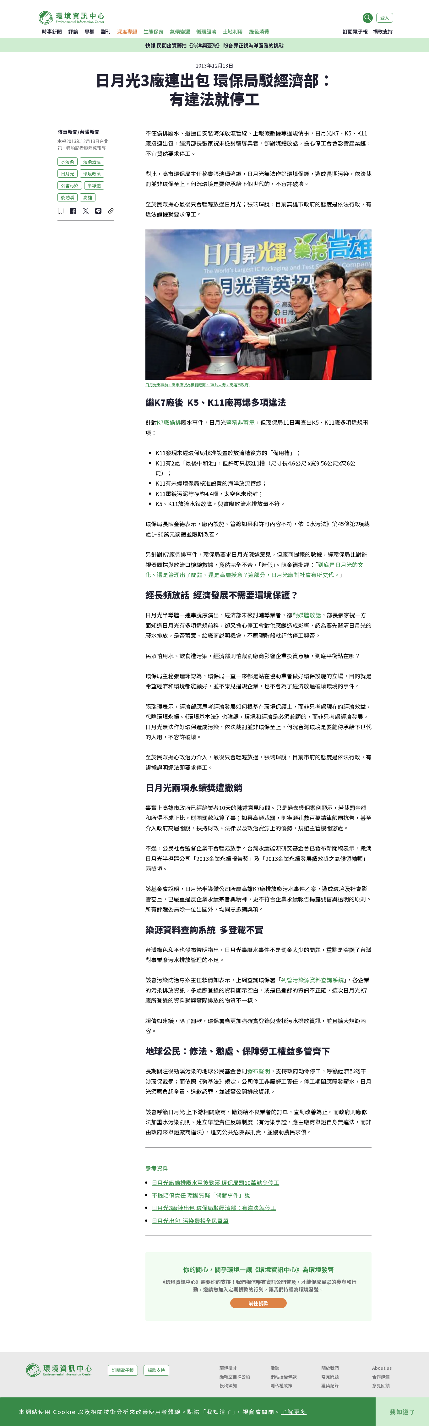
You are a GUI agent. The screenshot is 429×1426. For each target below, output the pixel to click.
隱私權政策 (281, 1385)
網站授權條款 (283, 1377)
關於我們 (330, 1368)
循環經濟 (206, 31)
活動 (274, 1368)
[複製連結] (111, 211)
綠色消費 (259, 31)
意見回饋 (381, 1385)
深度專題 (127, 31)
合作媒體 (381, 1377)
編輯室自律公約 (235, 1377)
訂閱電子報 (355, 31)
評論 (73, 31)
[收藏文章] (60, 211)
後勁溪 (67, 197)
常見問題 (330, 1377)
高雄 (87, 197)
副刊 (106, 31)
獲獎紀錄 (330, 1385)
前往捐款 (258, 1303)
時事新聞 (52, 31)
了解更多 (294, 1411)
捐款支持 (383, 31)
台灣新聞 (89, 131)
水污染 (67, 161)
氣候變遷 (180, 31)
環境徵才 (228, 1368)
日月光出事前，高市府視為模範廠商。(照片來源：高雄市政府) (197, 384)
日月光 (67, 173)
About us (382, 1368)
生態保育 (154, 31)
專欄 (89, 31)
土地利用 (233, 31)
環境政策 (92, 173)
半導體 (94, 185)
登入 (384, 17)
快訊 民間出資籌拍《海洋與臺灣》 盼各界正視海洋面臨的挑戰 (214, 45)
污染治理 (92, 161)
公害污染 (70, 185)
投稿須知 (228, 1385)
